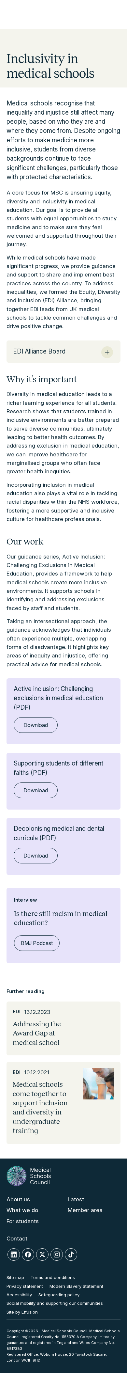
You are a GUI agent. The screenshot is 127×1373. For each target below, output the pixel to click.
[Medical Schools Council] (29, 1176)
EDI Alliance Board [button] (39, 351)
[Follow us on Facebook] (28, 1254)
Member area (85, 1210)
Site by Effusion (22, 1312)
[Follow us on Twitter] (42, 1254)
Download (35, 725)
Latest (76, 1199)
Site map (15, 1277)
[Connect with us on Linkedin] (13, 1254)
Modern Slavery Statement (76, 1286)
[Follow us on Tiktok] (71, 1254)
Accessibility (19, 1294)
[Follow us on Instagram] (56, 1254)
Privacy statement (25, 1286)
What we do (22, 1210)
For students (23, 1221)
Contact (17, 1238)
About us (18, 1199)
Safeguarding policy (58, 1294)
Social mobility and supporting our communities (55, 1303)
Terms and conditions (53, 1277)
